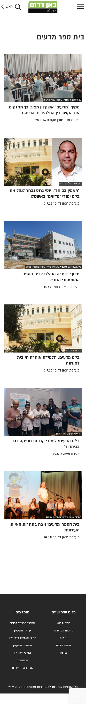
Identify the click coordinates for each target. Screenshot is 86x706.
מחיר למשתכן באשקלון (22, 638)
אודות (63, 653)
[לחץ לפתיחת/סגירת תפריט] (80, 6)
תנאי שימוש (63, 623)
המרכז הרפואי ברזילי (22, 623)
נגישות (63, 638)
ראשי (9, 6)
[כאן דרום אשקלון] (43, 7)
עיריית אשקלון (22, 630)
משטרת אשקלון (22, 645)
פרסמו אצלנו (63, 645)
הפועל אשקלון (22, 653)
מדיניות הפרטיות (63, 630)
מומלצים (22, 612)
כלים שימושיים (63, 612)
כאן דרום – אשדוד (22, 668)
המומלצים (22, 660)
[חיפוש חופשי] (18, 6)
